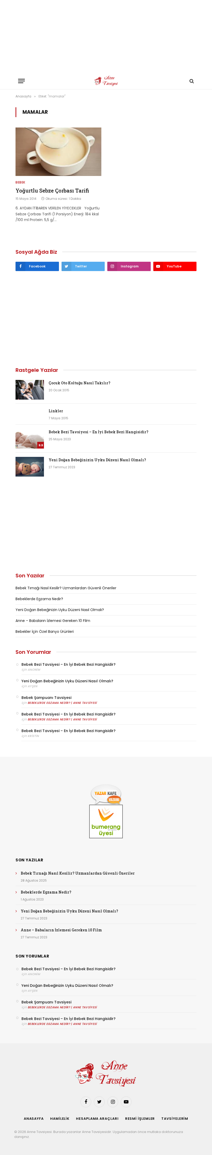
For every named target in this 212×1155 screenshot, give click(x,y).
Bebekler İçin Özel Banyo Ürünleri (45, 631)
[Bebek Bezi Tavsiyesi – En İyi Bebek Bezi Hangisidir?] (30, 439)
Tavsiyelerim (174, 1118)
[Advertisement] (106, 36)
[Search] (191, 81)
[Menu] (21, 81)
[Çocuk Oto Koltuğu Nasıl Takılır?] (30, 390)
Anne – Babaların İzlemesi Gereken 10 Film (53, 620)
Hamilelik (60, 1118)
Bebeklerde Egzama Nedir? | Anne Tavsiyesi (62, 703)
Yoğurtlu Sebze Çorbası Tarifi (52, 190)
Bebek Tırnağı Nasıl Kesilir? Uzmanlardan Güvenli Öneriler (66, 588)
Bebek (20, 182)
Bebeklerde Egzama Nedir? (39, 598)
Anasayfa (34, 1118)
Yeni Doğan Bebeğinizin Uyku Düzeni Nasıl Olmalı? (97, 459)
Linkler (56, 410)
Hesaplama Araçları (97, 1118)
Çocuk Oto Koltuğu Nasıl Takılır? (79, 382)
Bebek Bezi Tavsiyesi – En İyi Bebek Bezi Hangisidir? (98, 431)
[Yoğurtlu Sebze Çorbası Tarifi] (58, 151)
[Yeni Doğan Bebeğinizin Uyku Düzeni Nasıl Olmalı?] (30, 467)
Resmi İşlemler (140, 1118)
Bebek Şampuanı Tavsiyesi (46, 697)
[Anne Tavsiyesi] (106, 81)
